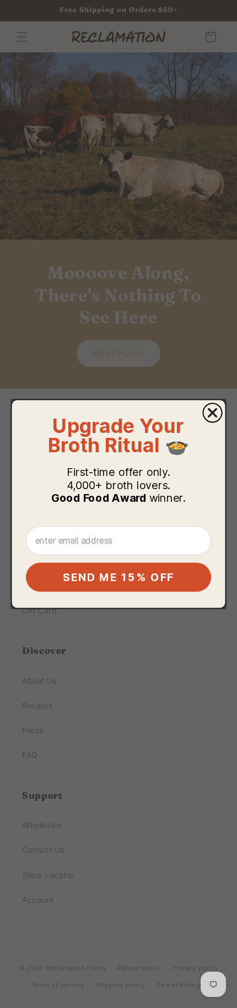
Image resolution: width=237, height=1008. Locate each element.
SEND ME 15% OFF (118, 577)
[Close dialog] (212, 412)
